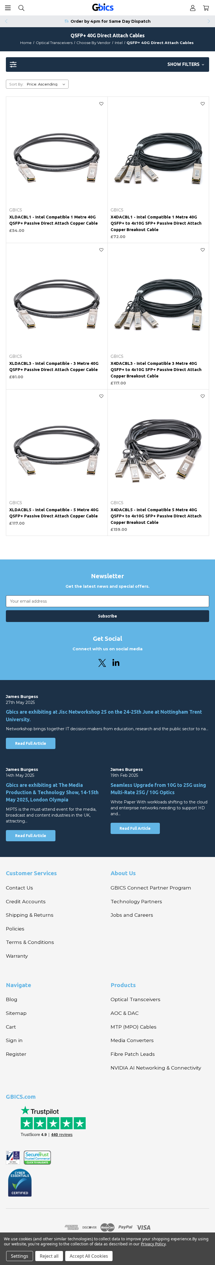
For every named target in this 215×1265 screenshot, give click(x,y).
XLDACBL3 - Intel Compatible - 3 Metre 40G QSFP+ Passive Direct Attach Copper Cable (54, 366)
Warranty (17, 956)
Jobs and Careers (132, 915)
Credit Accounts (26, 901)
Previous (6, 21)
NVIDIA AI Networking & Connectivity (156, 1068)
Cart (11, 1027)
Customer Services (31, 873)
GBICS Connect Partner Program (151, 888)
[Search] (21, 8)
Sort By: (16, 84)
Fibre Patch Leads (133, 1054)
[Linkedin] (116, 663)
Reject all (49, 1256)
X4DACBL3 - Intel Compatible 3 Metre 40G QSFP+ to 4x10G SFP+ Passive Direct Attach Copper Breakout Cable (156, 369)
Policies (15, 929)
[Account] (193, 8)
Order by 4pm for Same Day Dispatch (111, 21)
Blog (11, 999)
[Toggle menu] (7, 7)
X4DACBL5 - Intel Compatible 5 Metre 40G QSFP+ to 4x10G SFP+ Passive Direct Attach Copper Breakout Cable (156, 516)
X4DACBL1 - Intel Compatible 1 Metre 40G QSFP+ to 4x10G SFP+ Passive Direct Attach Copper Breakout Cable (156, 223)
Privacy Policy (153, 1243)
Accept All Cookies (89, 1256)
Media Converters (132, 1040)
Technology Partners (136, 901)
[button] (107, 64)
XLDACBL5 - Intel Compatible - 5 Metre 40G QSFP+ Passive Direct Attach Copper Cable (54, 513)
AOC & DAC (125, 1013)
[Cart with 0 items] (206, 8)
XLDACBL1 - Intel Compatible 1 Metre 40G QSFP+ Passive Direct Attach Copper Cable (53, 220)
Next (209, 21)
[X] (102, 663)
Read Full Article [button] (30, 743)
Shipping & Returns (29, 915)
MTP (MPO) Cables (133, 1027)
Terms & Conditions (30, 942)
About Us (123, 873)
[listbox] (47, 84)
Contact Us (19, 888)
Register (16, 1054)
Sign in (14, 1040)
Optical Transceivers (135, 999)
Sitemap (16, 1013)
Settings (19, 1256)
